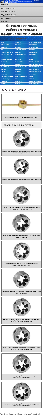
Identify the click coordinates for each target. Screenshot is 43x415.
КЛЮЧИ (3, 71)
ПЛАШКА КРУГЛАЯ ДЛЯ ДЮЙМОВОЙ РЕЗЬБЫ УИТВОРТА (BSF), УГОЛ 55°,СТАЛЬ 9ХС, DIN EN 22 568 (21, 320)
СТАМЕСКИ (32, 74)
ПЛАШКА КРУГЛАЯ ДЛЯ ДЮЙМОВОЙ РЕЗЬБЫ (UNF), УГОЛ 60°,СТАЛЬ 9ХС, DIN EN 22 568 (21, 404)
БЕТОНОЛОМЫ (5, 45)
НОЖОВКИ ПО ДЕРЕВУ (21, 67)
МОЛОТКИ (18, 52)
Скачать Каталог (8, 8)
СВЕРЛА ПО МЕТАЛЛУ (35, 64)
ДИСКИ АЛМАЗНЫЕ (6, 59)
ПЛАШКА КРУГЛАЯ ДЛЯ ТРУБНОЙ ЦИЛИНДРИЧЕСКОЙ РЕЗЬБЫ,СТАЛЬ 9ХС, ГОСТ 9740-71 (21, 264)
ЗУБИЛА (3, 64)
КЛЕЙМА (3, 69)
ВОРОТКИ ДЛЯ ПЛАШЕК (7, 54)
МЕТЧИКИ (18, 47)
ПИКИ (16, 79)
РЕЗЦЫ (31, 59)
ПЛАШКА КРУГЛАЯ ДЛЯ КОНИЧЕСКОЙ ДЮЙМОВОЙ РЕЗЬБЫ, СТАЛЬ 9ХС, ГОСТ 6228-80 (21, 292)
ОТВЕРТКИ (18, 71)
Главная (4, 5)
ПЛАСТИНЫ (18, 81)
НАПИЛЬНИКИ (19, 62)
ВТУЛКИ (3, 57)
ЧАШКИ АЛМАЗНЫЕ (35, 81)
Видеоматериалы (8, 15)
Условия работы (8, 11)
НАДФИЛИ (18, 59)
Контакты (5, 22)
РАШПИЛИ (32, 57)
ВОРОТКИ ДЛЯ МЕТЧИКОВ (7, 52)
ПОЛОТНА (32, 49)
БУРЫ (2, 49)
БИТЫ (2, 42)
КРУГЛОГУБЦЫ (5, 79)
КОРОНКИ (4, 74)
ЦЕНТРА (31, 79)
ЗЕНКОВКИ (4, 62)
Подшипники (33, 52)
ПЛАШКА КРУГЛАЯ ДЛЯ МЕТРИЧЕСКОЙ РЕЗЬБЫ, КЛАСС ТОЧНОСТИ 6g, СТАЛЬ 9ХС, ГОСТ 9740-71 (21, 152)
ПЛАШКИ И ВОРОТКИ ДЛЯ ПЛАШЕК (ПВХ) (35, 42)
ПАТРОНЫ (18, 74)
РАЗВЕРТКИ (32, 54)
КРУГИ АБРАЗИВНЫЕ (7, 76)
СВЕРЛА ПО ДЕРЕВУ (35, 71)
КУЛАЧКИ (3, 84)
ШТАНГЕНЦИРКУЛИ (35, 84)
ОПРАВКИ (18, 69)
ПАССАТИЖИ (33, 45)
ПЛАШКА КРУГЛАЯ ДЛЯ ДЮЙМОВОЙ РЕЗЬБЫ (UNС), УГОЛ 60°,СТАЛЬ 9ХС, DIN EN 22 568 (21, 376)
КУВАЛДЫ (4, 81)
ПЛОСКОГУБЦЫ (33, 47)
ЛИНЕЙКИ (18, 45)
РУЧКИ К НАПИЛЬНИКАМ (35, 62)
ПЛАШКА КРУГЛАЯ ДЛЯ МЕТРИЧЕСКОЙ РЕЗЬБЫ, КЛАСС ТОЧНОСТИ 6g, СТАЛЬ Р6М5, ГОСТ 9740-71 (21, 180)
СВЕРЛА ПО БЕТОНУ (35, 67)
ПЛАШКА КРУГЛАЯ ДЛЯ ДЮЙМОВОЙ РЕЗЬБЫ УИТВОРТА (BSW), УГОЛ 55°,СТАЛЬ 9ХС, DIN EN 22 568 (21, 348)
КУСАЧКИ (18, 42)
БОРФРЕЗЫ (4, 47)
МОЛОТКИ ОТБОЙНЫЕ (21, 54)
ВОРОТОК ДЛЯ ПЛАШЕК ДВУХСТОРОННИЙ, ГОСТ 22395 (21, 117)
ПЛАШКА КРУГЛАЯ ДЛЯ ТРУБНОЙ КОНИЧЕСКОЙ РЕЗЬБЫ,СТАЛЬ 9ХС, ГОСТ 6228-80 (21, 236)
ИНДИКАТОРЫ (5, 67)
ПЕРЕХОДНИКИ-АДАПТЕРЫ (21, 76)
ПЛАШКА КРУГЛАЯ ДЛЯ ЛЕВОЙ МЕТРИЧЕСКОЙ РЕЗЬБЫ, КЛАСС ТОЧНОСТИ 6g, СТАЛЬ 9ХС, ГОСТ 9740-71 (21, 208)
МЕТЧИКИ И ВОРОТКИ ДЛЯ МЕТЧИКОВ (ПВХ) (21, 49)
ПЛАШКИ (17, 84)
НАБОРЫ (17, 57)
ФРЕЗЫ (31, 76)
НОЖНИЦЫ (18, 64)
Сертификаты (6, 18)
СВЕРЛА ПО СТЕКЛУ (35, 69)
